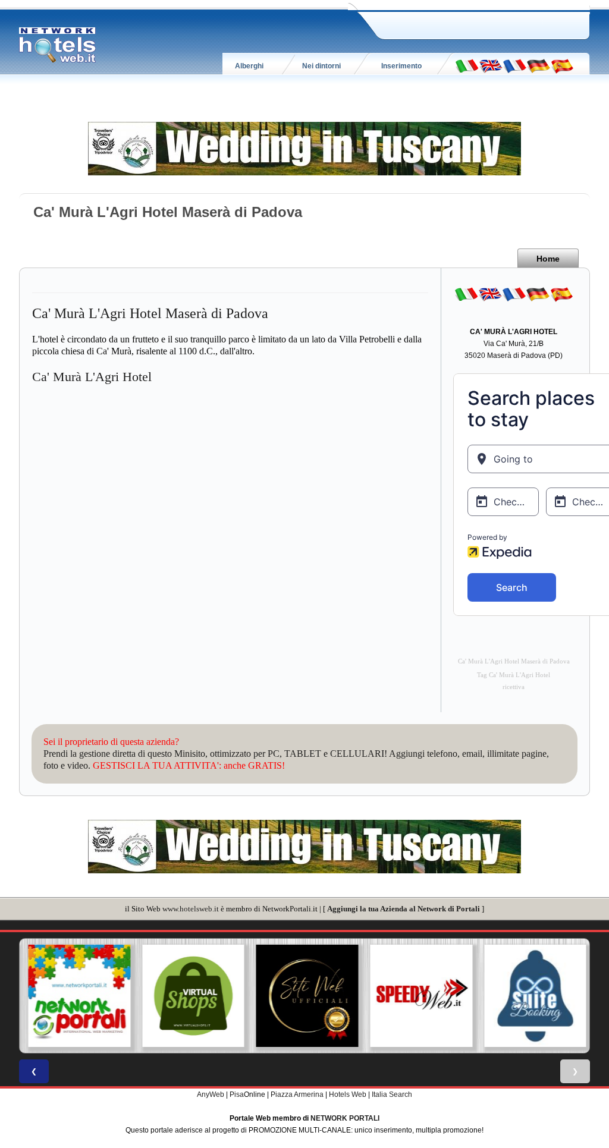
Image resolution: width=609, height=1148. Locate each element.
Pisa (237, 1094)
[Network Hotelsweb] (57, 45)
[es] (562, 65)
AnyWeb (210, 1094)
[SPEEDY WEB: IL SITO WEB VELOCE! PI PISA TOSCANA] (419, 996)
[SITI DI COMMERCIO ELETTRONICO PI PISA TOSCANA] (191, 996)
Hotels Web (347, 1094)
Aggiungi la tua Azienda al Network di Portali (403, 908)
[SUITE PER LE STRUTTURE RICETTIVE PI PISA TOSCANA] (532, 996)
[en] (491, 65)
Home (548, 258)
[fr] (514, 65)
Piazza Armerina (297, 1094)
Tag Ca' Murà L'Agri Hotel (513, 675)
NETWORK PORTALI (344, 1118)
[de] (538, 65)
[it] (467, 65)
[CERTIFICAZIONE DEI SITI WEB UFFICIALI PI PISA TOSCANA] (304, 996)
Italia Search (392, 1094)
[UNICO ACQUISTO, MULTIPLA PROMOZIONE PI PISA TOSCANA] (77, 996)
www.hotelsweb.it (190, 908)
